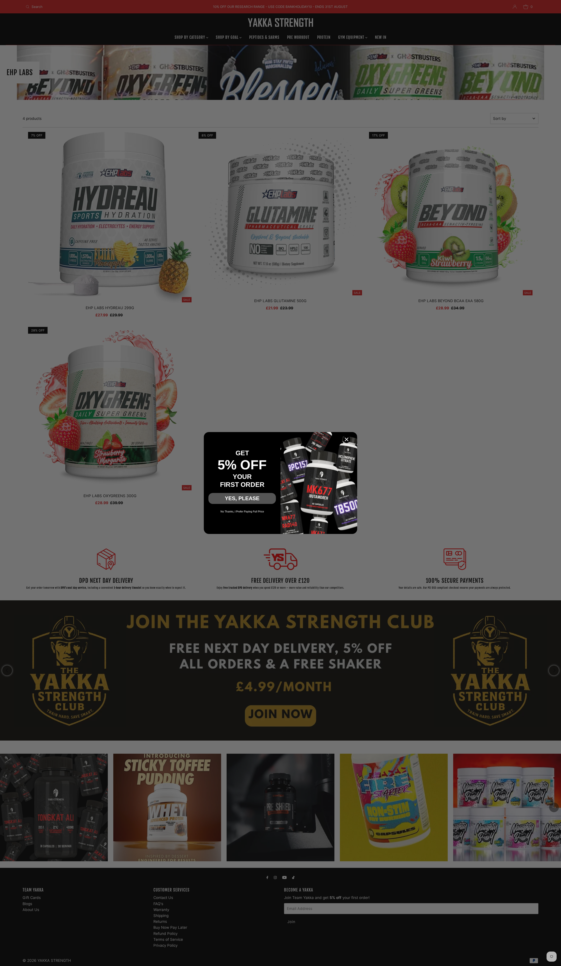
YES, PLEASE (242, 498)
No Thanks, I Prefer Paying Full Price (242, 511)
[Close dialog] (346, 439)
